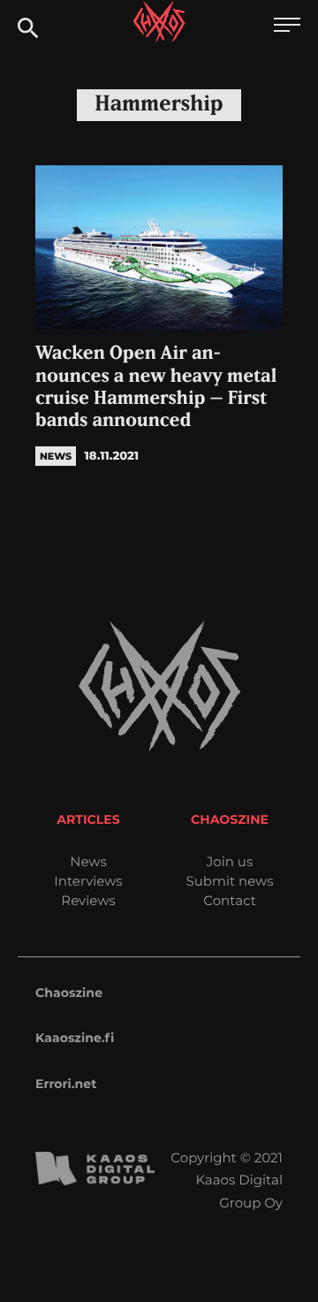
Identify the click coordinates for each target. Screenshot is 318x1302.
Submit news (230, 880)
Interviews (88, 880)
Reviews (88, 900)
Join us (230, 861)
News (88, 861)
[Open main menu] (287, 27)
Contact (229, 900)
